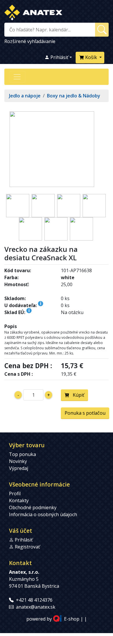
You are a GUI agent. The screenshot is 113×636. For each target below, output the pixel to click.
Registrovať (27, 547)
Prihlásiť (58, 57)
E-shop (71, 619)
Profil (15, 493)
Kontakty (19, 500)
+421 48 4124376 (34, 600)
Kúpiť (76, 395)
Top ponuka (22, 454)
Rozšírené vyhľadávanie (29, 41)
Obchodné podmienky (33, 507)
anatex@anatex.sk (35, 607)
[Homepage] (33, 11)
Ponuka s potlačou (85, 413)
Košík (91, 57)
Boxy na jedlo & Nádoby (73, 95)
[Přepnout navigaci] (17, 77)
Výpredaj (18, 468)
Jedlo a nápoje (25, 95)
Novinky (18, 461)
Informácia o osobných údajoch (43, 514)
